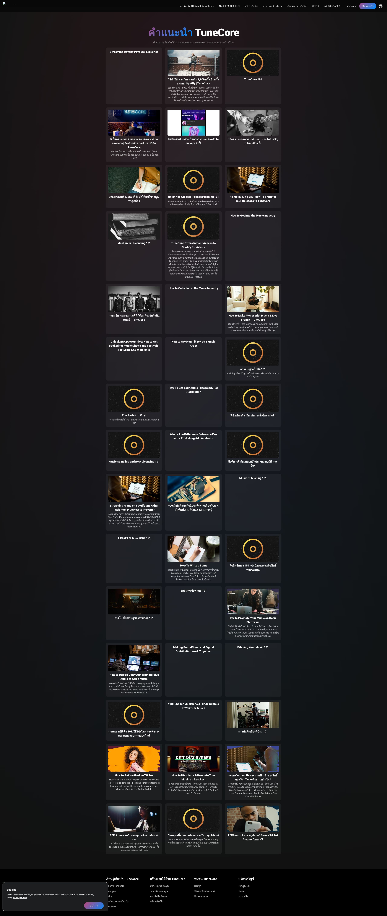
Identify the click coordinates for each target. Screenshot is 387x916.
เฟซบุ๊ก (197, 886)
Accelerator (332, 6)
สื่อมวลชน (111, 906)
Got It (94, 905)
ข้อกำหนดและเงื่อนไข (117, 901)
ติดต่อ (242, 891)
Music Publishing (229, 6)
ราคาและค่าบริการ (272, 6)
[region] (55, 896)
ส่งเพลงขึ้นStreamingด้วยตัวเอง (197, 6)
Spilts (315, 6)
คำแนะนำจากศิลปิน (297, 6)
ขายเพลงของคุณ (159, 891)
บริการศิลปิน (251, 6)
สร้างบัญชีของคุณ (159, 886)
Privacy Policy (20, 897)
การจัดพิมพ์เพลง (158, 896)
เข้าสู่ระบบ (351, 6)
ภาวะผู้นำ (111, 891)
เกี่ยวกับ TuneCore (115, 886)
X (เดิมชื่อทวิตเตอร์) (204, 891)
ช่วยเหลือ (243, 896)
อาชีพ (109, 896)
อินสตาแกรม (201, 896)
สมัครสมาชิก (367, 6)
